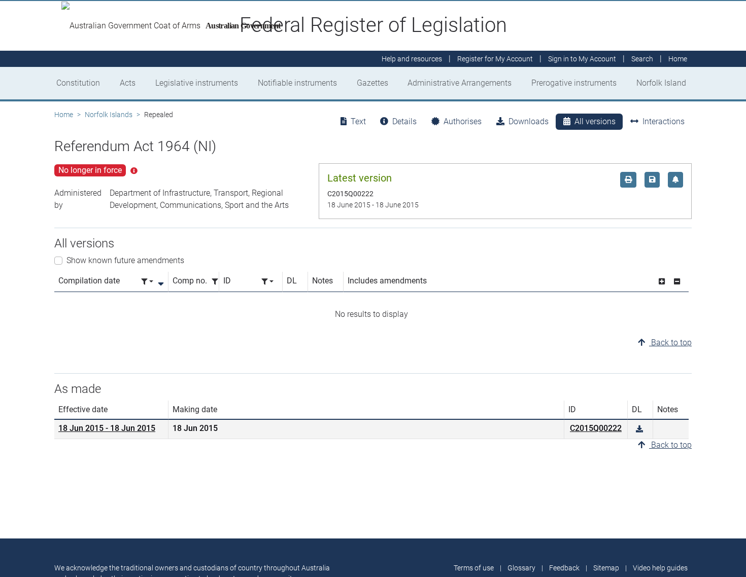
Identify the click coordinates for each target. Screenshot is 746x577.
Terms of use (474, 568)
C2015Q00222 (596, 428)
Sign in (582, 59)
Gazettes (372, 83)
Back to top (670, 342)
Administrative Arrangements (460, 83)
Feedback (564, 568)
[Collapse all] (677, 282)
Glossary (521, 568)
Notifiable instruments (297, 83)
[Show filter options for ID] (267, 282)
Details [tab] (404, 121)
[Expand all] (661, 282)
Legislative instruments (196, 83)
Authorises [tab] (463, 121)
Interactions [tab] (663, 121)
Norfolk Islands (108, 115)
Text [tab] (358, 121)
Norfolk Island (661, 83)
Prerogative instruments (574, 83)
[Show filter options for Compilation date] (147, 282)
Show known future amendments (125, 260)
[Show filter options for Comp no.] (217, 282)
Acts (127, 83)
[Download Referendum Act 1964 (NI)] (639, 429)
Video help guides (660, 568)
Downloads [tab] (528, 121)
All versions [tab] (595, 121)
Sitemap (606, 568)
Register (495, 59)
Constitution (78, 83)
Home (63, 115)
